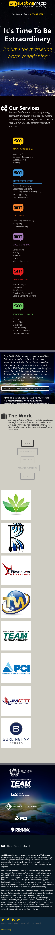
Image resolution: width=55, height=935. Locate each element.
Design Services (20, 279)
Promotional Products (27, 468)
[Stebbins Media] (27, 7)
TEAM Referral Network (26, 627)
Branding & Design (27, 451)
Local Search (19, 215)
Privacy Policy (6, 929)
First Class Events (20, 561)
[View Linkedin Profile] (13, 919)
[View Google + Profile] (18, 919)
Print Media (27, 460)
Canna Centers (18, 496)
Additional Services (23, 314)
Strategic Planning (23, 149)
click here (46, 503)
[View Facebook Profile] (8, 919)
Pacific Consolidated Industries (23, 662)
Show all (27, 443)
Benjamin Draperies (23, 529)
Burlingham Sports (22, 724)
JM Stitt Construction (23, 692)
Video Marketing (21, 244)
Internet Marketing (23, 181)
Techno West (16, 594)
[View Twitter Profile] (2, 919)
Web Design (27, 476)
